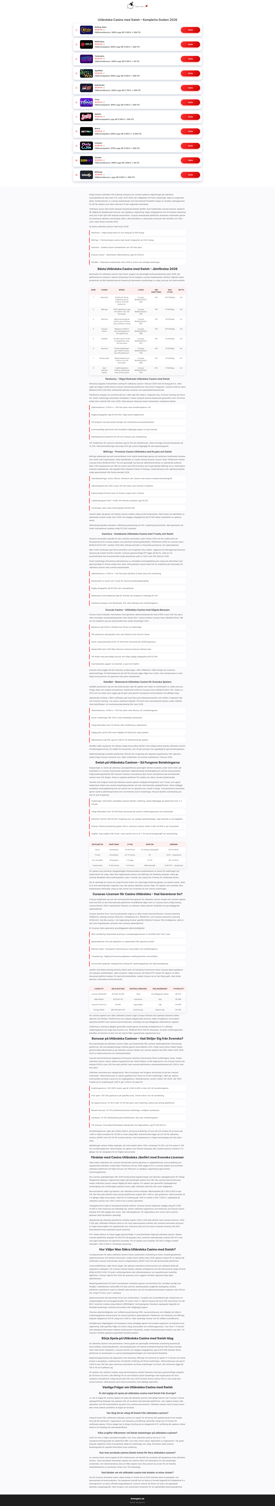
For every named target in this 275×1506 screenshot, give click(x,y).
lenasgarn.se (137, 1498)
